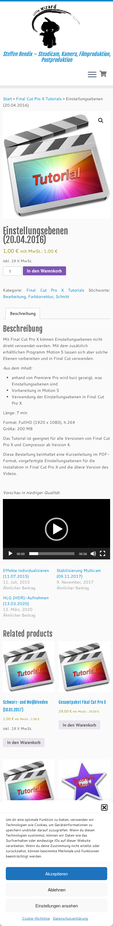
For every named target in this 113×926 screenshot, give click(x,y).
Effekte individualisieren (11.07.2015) (26, 573)
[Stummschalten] (93, 554)
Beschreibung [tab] (23, 313)
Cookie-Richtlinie (36, 918)
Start (7, 99)
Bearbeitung (14, 296)
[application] (56, 529)
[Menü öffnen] (92, 75)
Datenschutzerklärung (70, 918)
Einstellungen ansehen (56, 905)
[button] (104, 807)
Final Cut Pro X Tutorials (39, 99)
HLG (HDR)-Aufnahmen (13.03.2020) (26, 600)
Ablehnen (56, 889)
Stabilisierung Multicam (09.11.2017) (79, 573)
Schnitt (62, 296)
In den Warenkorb (44, 271)
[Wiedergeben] (10, 554)
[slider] (51, 553)
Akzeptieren (56, 874)
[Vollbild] (102, 554)
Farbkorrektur (40, 296)
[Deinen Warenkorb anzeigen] (103, 73)
